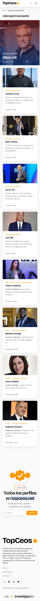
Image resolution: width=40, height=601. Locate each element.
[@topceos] (4, 581)
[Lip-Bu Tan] (20, 173)
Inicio (4, 10)
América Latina (10, 282)
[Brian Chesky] (20, 125)
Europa (7, 378)
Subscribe (32, 513)
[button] (31, 3)
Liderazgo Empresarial (10, 53)
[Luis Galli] (20, 221)
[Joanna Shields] (20, 365)
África (7, 330)
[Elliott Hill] (20, 42)
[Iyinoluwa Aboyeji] (20, 317)
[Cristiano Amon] (20, 77)
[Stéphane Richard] (20, 410)
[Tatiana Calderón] (20, 269)
